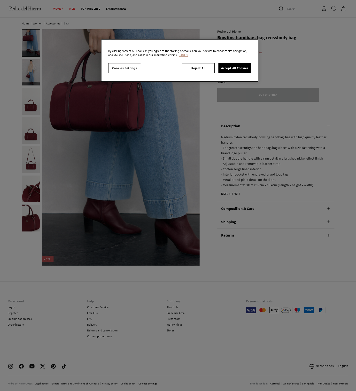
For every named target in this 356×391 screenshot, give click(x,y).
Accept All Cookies (234, 68)
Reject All (198, 68)
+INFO (183, 55)
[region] (179, 60)
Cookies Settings (124, 68)
